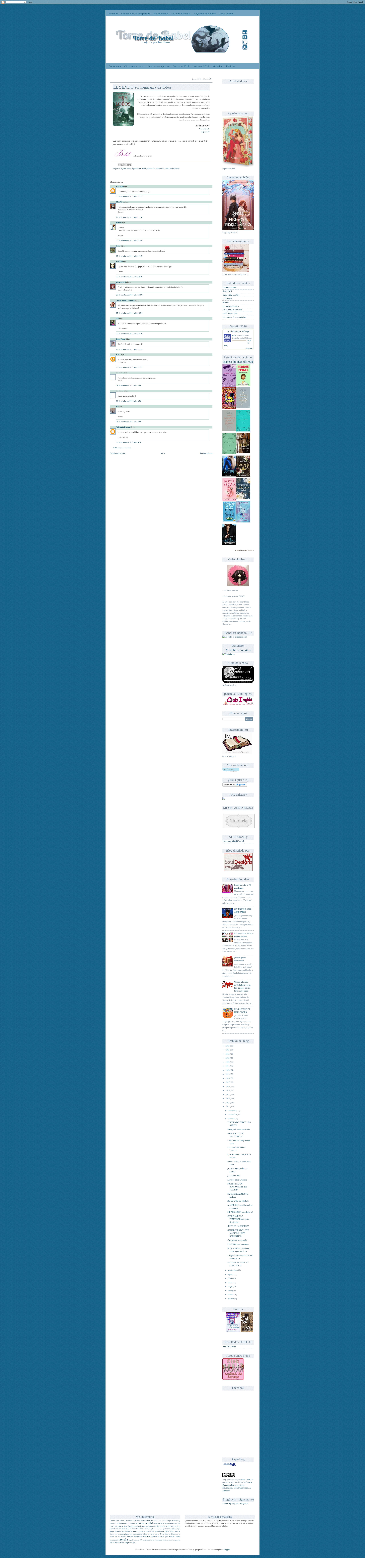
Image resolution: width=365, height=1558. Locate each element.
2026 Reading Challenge (238, 331)
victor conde (175, 168)
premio (178, 1536)
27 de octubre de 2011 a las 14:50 (129, 295)
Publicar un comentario (122, 448)
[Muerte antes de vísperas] (229, 521)
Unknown (120, 186)
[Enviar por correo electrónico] (119, 164)
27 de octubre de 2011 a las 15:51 (129, 313)
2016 (228, 1086)
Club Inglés (227, 299)
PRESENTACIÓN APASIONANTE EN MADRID (237, 1187)
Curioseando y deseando (237, 1240)
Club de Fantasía (181, 13)
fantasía (160, 1526)
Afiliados (217, 66)
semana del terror (162, 168)
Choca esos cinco (134, 66)
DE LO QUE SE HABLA (238, 1201)
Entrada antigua (206, 453)
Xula (118, 246)
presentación (115, 1540)
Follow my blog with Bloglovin (235, 1503)
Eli (117, 406)
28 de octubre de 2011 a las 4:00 (128, 422)
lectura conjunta (136, 1531)
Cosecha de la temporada (135, 13)
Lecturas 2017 (181, 66)
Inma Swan (120, 339)
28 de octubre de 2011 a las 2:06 (128, 385)
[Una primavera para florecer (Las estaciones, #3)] (229, 430)
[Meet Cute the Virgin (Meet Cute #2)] (229, 386)
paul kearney (170, 1536)
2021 (228, 1066)
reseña (124, 1539)
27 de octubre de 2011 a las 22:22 (129, 367)
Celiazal (119, 261)
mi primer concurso (147, 1534)
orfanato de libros (157, 1536)
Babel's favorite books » (244, 551)
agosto (231, 1274)
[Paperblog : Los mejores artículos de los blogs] (229, 1466)
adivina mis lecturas (160, 1521)
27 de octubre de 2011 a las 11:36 (129, 217)
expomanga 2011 (151, 1526)
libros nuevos (175, 1531)
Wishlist (230, 66)
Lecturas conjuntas (158, 66)
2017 (228, 1082)
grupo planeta (115, 1531)
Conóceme (115, 66)
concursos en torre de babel (140, 1523)
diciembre (232, 1110)
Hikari (119, 223)
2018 (228, 1078)
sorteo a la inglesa (172, 1540)
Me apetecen (161, 13)
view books (249, 348)
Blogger (226, 1549)
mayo (230, 1286)
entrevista (113, 1526)
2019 (228, 1074)
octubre (231, 1119)
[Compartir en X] (124, 164)
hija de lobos (126, 168)
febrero (231, 1299)
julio (230, 1278)
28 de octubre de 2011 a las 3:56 (128, 401)
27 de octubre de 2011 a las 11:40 (129, 241)
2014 (228, 1094)
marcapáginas (124, 1534)
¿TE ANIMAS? (233, 1176)
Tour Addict (226, 13)
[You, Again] (229, 408)
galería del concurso (157, 1529)
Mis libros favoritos (238, 650)
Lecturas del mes (229, 288)
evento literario (140, 1526)
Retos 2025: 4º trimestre (232, 310)
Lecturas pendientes (231, 306)
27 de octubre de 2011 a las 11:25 (129, 196)
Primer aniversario (146, 1521)
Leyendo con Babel (205, 13)
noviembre (232, 1114)
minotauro (151, 168)
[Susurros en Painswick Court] (243, 452)
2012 (228, 1103)
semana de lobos (148, 1540)
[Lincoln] (243, 499)
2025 (228, 1050)
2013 (228, 1098)
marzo (231, 1295)
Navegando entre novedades (238, 1129)
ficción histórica (143, 1529)
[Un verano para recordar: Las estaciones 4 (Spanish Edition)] (243, 408)
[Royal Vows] (229, 500)
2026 (228, 1046)
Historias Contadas (230, 841)
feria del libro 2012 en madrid (126, 1529)
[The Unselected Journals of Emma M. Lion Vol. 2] (243, 431)
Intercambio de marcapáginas (234, 317)
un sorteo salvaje (229, 1346)
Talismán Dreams (123, 427)
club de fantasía (121, 1523)
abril (230, 1291)
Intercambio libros (230, 313)
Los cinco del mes (132, 1521)
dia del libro (176, 1523)
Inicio (163, 453)
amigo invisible (172, 1521)
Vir (117, 318)
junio (230, 1282)
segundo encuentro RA (135, 1540)
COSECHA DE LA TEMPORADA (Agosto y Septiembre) (238, 1219)
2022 (228, 1062)
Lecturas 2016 (200, 66)
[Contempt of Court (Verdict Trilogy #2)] (229, 476)
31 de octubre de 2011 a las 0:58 (128, 442)
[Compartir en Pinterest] (130, 164)
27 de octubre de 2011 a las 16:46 (129, 334)
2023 (228, 1058)
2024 (228, 1054)
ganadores (167, 1529)
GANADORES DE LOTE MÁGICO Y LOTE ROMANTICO (238, 1233)
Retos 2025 (227, 291)
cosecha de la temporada (163, 1523)
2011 (228, 1107)
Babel (234, 335)
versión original (124, 1542)
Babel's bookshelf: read (238, 361)
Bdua (118, 355)
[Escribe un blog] (122, 164)
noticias (130, 1536)
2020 (228, 1070)
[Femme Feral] (243, 385)
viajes (133, 1543)
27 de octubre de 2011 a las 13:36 (129, 277)
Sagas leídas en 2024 (231, 295)
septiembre (232, 1270)
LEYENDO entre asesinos (238, 1244)
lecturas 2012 (149, 1531)
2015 (228, 1090)
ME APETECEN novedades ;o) (240, 1212)
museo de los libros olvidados (165, 1534)
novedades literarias (142, 1536)
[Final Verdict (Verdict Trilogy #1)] (229, 544)
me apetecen (135, 1534)
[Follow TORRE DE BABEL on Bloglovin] (230, 771)
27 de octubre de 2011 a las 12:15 (129, 256)
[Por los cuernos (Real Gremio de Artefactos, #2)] (243, 522)
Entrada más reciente (118, 453)
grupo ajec (176, 1529)
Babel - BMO (245, 1480)
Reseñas (113, 13)
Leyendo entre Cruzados (237, 1180)
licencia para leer (115, 1534)
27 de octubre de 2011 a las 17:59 (129, 349)
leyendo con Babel (139, 168)
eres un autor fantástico (126, 1526)
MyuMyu (120, 202)
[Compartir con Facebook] (127, 164)
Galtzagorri (121, 282)
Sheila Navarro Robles (125, 300)
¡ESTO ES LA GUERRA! (238, 1226)
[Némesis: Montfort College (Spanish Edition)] (243, 476)
